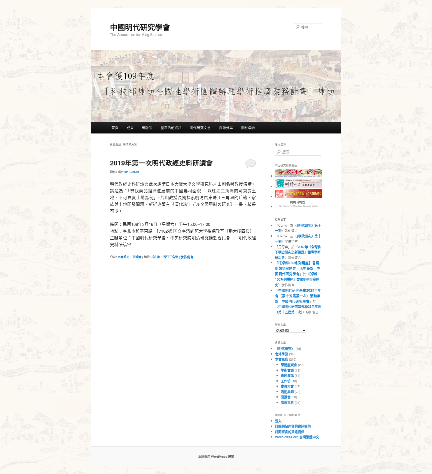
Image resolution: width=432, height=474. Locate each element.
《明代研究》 (284, 348)
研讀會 (137, 257)
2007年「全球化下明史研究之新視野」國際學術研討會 (298, 252)
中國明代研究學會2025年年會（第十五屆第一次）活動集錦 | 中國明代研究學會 (298, 296)
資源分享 (226, 127)
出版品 (147, 127)
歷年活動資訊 (171, 127)
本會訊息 (124, 257)
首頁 (115, 127)
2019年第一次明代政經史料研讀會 (161, 162)
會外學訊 (281, 354)
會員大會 (287, 386)
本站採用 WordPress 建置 (216, 456)
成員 (130, 127)
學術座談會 (289, 364)
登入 (278, 421)
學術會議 (287, 370)
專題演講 (287, 375)
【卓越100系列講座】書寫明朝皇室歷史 (297, 279)
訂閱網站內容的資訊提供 (293, 426)
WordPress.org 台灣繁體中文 (297, 437)
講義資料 (287, 402)
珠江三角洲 (170, 257)
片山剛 (155, 257)
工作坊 (285, 381)
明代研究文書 (200, 127)
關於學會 (248, 127)
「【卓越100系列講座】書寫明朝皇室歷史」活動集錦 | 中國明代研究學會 (297, 268)
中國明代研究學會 (140, 26)
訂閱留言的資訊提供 (289, 431)
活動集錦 (287, 391)
